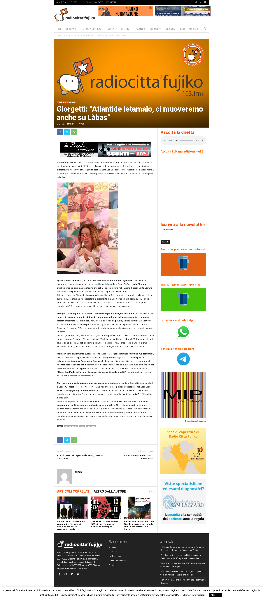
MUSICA (111, 28)
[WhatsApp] (74, 132)
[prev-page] (149, 491)
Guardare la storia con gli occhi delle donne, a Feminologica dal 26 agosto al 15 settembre (180, 557)
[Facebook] (191, 2)
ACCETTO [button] (215, 595)
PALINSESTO (141, 28)
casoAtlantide (71, 426)
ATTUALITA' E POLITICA (72, 36)
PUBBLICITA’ (170, 28)
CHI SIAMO (87, 2)
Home (59, 36)
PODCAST (154, 28)
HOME (59, 28)
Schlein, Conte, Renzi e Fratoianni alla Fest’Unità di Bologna (183, 581)
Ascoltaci (193, 28)
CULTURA (125, 28)
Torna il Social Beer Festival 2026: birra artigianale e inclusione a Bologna (105, 524)
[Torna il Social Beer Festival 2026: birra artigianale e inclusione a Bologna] (106, 507)
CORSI (182, 28)
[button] (204, 28)
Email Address (167, 229)
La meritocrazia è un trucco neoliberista (138, 457)
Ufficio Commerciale (117, 561)
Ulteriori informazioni (193, 595)
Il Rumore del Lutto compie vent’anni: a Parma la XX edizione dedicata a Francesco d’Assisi (71, 525)
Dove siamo (114, 551)
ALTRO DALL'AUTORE (110, 491)
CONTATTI (98, 2)
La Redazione (115, 556)
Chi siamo (113, 547)
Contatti (112, 565)
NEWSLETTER (110, 2)
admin (62, 124)
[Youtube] (205, 2)
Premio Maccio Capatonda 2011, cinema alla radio (80, 457)
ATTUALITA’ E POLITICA (91, 28)
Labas (82, 426)
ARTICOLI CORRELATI (74, 491)
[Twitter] (200, 2)
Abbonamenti (72, 28)
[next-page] (152, 491)
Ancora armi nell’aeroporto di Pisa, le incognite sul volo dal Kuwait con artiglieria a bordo (139, 525)
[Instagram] (196, 2)
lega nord (91, 426)
